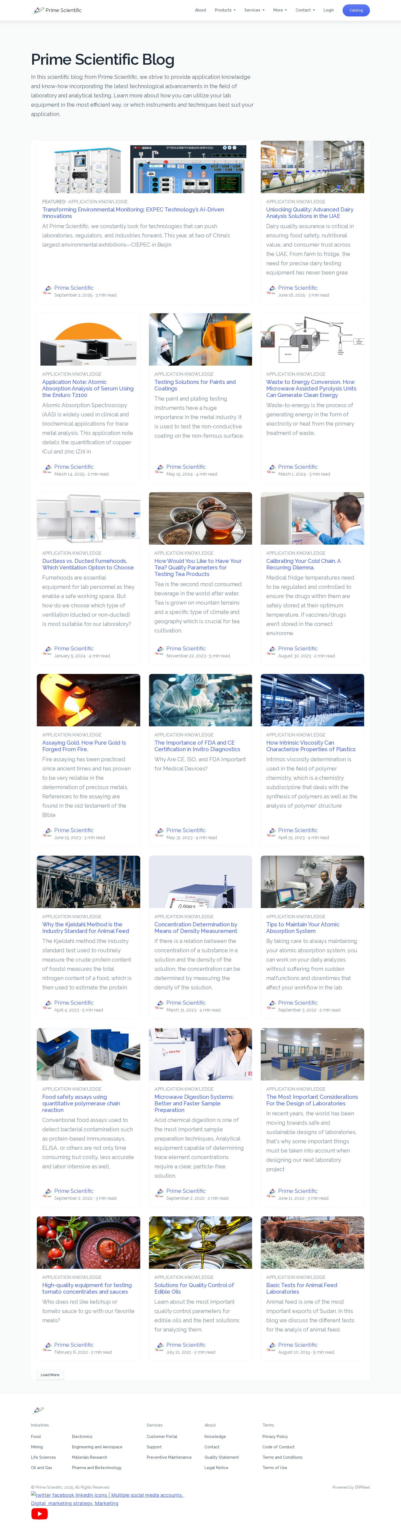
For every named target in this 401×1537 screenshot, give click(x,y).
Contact (212, 1447)
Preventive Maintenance (169, 1457)
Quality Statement (222, 1457)
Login (329, 10)
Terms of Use (274, 1468)
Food (36, 1436)
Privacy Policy (275, 1436)
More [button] (278, 10)
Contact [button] (304, 10)
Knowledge (215, 1436)
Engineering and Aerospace (97, 1447)
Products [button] (224, 10)
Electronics (82, 1436)
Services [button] (252, 10)
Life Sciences (43, 1457)
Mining (37, 1447)
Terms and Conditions (282, 1457)
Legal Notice (216, 1468)
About (200, 10)
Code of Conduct (278, 1447)
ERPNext (362, 1487)
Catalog (356, 10)
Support (154, 1447)
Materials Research (89, 1457)
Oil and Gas (41, 1468)
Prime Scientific (63, 10)
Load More (50, 1375)
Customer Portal (162, 1436)
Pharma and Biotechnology (97, 1468)
